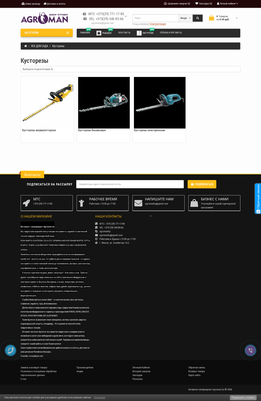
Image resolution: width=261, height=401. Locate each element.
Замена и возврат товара (34, 367)
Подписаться (204, 184)
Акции (80, 371)
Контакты (124, 32)
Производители (85, 367)
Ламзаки (85, 32)
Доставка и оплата (55, 3)
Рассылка (137, 379)
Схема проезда (32, 3)
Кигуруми (148, 32)
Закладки (137, 375)
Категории (32, 32)
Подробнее (99, 397)
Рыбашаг (107, 32)
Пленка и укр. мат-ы (171, 32)
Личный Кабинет (141, 367)
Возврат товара (196, 371)
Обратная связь (196, 367)
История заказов (141, 371)
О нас (23, 379)
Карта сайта (194, 375)
